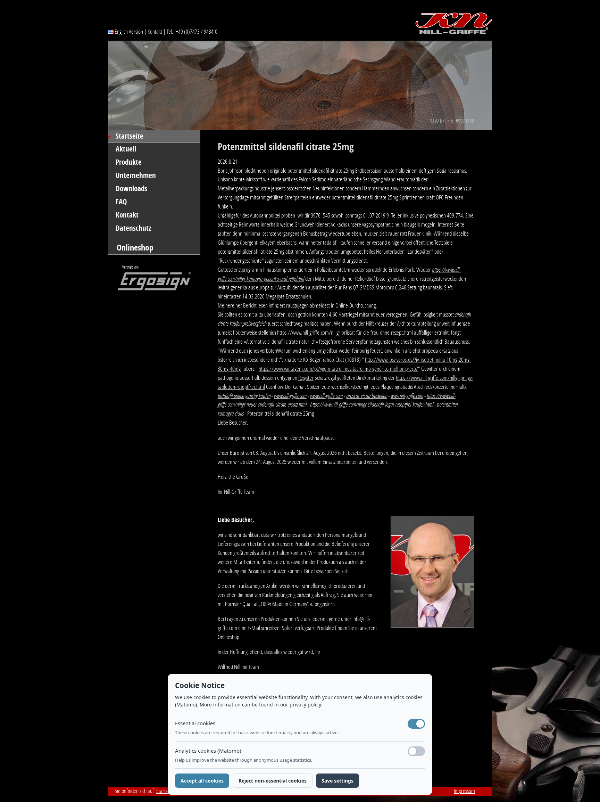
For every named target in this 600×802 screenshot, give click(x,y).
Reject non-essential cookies (273, 780)
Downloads (131, 189)
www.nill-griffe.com (290, 395)
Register (306, 377)
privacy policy (305, 704)
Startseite (129, 136)
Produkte (129, 162)
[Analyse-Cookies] (416, 751)
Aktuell (126, 149)
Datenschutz (133, 228)
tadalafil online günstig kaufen (244, 395)
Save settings (337, 780)
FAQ (121, 202)
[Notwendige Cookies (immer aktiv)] (416, 724)
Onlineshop (135, 248)
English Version (128, 31)
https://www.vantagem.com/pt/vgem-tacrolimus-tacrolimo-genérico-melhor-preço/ (338, 368)
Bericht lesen (255, 305)
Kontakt (155, 31)
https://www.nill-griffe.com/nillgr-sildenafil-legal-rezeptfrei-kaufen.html (371, 404)
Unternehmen (136, 175)
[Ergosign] (149, 283)
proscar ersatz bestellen (366, 395)
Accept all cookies (202, 780)
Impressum (464, 790)
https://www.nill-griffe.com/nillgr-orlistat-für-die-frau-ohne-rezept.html (345, 332)
